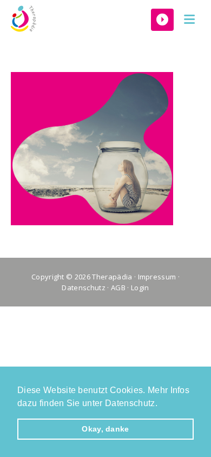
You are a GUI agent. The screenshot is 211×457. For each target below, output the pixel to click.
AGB (118, 287)
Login (140, 287)
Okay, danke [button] (105, 429)
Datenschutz (84, 287)
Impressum (157, 277)
